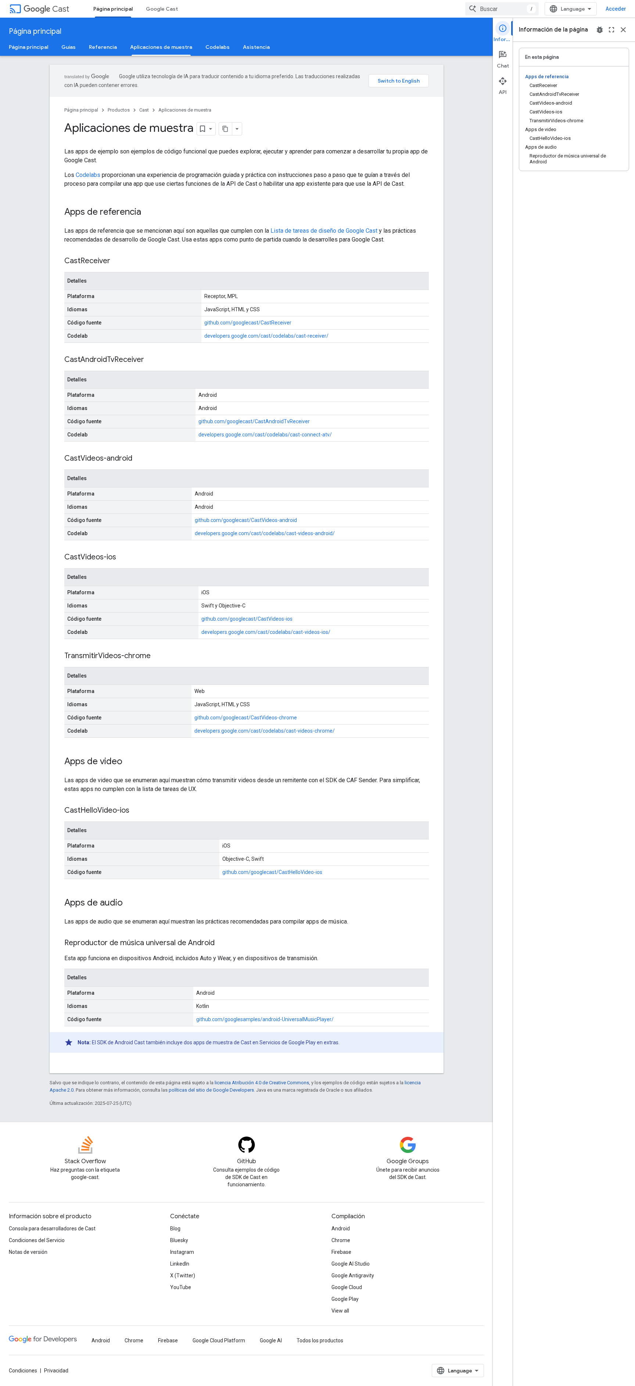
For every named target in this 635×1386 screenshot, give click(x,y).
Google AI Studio (350, 1264)
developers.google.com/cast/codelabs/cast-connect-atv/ (265, 435)
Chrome (340, 1240)
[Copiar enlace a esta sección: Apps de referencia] (148, 212)
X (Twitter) (182, 1275)
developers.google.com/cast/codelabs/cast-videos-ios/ (265, 632)
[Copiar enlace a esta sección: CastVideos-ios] (123, 557)
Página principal (113, 9)
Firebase (341, 1252)
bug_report (599, 29)
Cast (60, 9)
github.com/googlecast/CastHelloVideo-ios (272, 872)
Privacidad (56, 1371)
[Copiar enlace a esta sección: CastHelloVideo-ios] (136, 810)
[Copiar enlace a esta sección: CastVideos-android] (139, 458)
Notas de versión (28, 1252)
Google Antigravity (352, 1275)
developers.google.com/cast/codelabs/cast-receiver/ (266, 336)
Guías (68, 47)
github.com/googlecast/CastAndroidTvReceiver (254, 421)
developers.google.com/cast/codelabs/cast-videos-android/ (265, 533)
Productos (119, 110)
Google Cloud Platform (219, 1340)
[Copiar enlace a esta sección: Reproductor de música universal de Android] (222, 943)
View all (340, 1311)
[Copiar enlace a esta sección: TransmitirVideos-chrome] (158, 656)
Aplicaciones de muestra (161, 47)
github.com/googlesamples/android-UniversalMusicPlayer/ (265, 1019)
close (623, 29)
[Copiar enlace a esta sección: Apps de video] (129, 762)
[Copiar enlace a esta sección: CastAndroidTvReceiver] (151, 360)
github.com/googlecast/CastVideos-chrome (245, 718)
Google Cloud (346, 1287)
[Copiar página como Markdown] (225, 129)
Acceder (616, 9)
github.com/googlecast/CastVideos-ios (247, 619)
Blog (175, 1228)
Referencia (103, 47)
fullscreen (611, 29)
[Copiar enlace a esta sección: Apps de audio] (130, 903)
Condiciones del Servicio (37, 1240)
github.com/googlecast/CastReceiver (247, 323)
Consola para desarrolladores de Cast (52, 1228)
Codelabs (217, 47)
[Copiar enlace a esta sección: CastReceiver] (117, 261)
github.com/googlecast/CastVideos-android (246, 520)
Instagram (182, 1252)
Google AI (271, 1340)
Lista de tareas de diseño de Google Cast (323, 230)
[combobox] (502, 8)
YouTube (180, 1287)
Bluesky (179, 1240)
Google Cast (162, 9)
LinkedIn (179, 1264)
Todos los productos (320, 1340)
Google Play (345, 1299)
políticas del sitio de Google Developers (211, 1090)
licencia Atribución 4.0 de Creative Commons (262, 1082)
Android (340, 1228)
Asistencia (256, 47)
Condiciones (23, 1371)
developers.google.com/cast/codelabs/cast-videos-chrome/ (264, 731)
